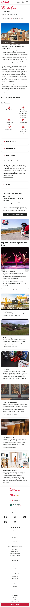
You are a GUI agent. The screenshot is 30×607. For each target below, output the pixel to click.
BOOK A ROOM (15, 604)
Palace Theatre (8, 273)
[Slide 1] (10, 44)
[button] (3, 35)
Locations (15, 542)
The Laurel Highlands (7, 340)
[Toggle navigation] (27, 2)
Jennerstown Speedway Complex (12, 283)
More (5, 93)
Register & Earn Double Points (15, 214)
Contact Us (15, 586)
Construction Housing (15, 555)
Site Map (15, 598)
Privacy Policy (15, 578)
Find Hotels (15, 540)
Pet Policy (15, 536)
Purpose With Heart (15, 569)
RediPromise (15, 534)
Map (22, 18)
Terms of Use (15, 576)
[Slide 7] (18, 44)
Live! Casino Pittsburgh (19, 372)
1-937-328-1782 (15, 18)
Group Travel (15, 549)
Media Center (15, 565)
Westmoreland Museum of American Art (12, 406)
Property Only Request (15, 553)
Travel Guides (15, 538)
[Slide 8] (19, 44)
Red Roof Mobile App (15, 602)
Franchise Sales (15, 563)
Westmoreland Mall (9, 472)
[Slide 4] (14, 44)
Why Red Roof (15, 530)
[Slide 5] (15, 44)
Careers (15, 567)
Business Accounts (15, 551)
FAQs (15, 600)
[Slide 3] (13, 44)
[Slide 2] (11, 44)
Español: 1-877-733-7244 (15, 590)
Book (18, 2)
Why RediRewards (15, 532)
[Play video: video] (15, 302)
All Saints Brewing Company (14, 440)
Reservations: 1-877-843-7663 (15, 588)
